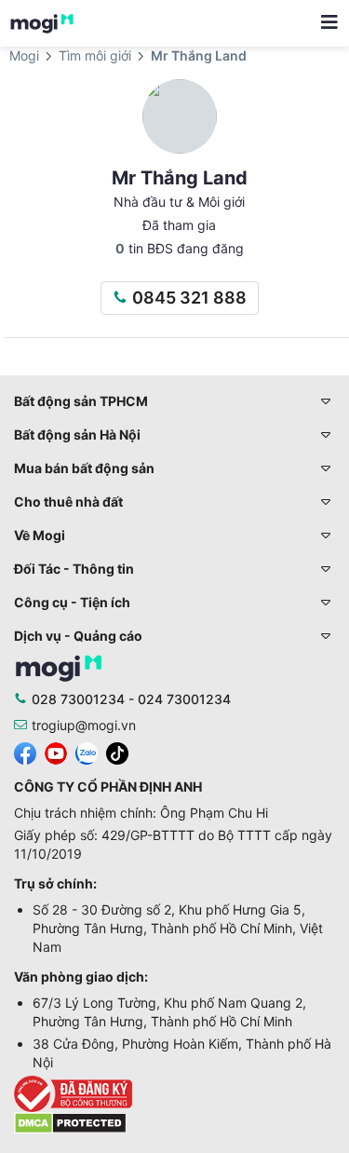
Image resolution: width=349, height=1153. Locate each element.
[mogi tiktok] (117, 752)
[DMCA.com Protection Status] (70, 1122)
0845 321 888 (189, 297)
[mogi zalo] (86, 752)
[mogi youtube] (56, 752)
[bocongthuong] (174, 1094)
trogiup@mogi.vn (84, 725)
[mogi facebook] (25, 752)
